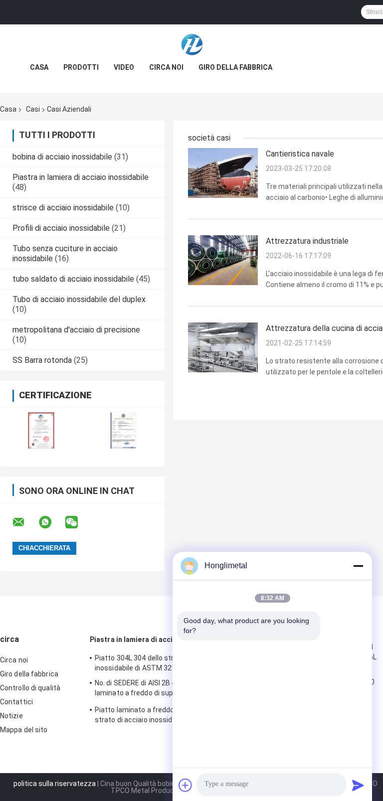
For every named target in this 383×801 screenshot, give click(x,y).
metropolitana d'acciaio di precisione (76, 329)
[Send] (358, 785)
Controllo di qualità (30, 688)
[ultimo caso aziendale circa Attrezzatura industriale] (223, 260)
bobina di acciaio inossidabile (62, 156)
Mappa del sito (23, 730)
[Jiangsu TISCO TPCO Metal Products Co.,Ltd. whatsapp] (51, 522)
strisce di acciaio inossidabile (63, 207)
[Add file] (185, 785)
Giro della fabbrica (235, 67)
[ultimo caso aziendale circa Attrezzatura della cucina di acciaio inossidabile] (223, 347)
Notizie (11, 716)
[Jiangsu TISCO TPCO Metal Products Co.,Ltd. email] (24, 522)
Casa (39, 67)
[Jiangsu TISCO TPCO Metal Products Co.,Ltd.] (191, 44)
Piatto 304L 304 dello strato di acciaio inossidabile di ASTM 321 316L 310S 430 (160, 663)
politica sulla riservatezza (54, 784)
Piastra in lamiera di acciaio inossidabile (80, 177)
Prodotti (81, 67)
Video (124, 67)
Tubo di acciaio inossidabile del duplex (79, 299)
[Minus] (358, 566)
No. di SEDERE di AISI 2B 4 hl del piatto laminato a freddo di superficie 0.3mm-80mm (158, 689)
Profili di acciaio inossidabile (61, 228)
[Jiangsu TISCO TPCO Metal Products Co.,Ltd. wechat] (77, 522)
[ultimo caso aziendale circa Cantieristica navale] (223, 172)
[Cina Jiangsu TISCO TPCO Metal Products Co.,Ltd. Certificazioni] (41, 430)
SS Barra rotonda (42, 360)
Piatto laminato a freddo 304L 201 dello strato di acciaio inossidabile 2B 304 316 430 (160, 716)
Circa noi (166, 67)
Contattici (16, 702)
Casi (33, 109)
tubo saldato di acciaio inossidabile (73, 279)
